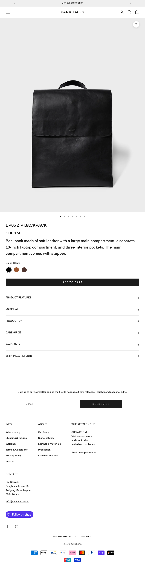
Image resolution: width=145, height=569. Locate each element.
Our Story (43, 432)
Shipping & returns (16, 438)
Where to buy (13, 432)
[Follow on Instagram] (16, 526)
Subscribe (100, 404)
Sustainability (46, 438)
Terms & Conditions (17, 450)
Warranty (11, 444)
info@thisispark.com (17, 501)
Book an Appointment (83, 453)
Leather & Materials (49, 444)
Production (44, 450)
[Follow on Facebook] (7, 526)
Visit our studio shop (72, 3)
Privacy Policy (13, 456)
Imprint (10, 461)
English (84, 537)
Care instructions (48, 456)
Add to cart (72, 282)
